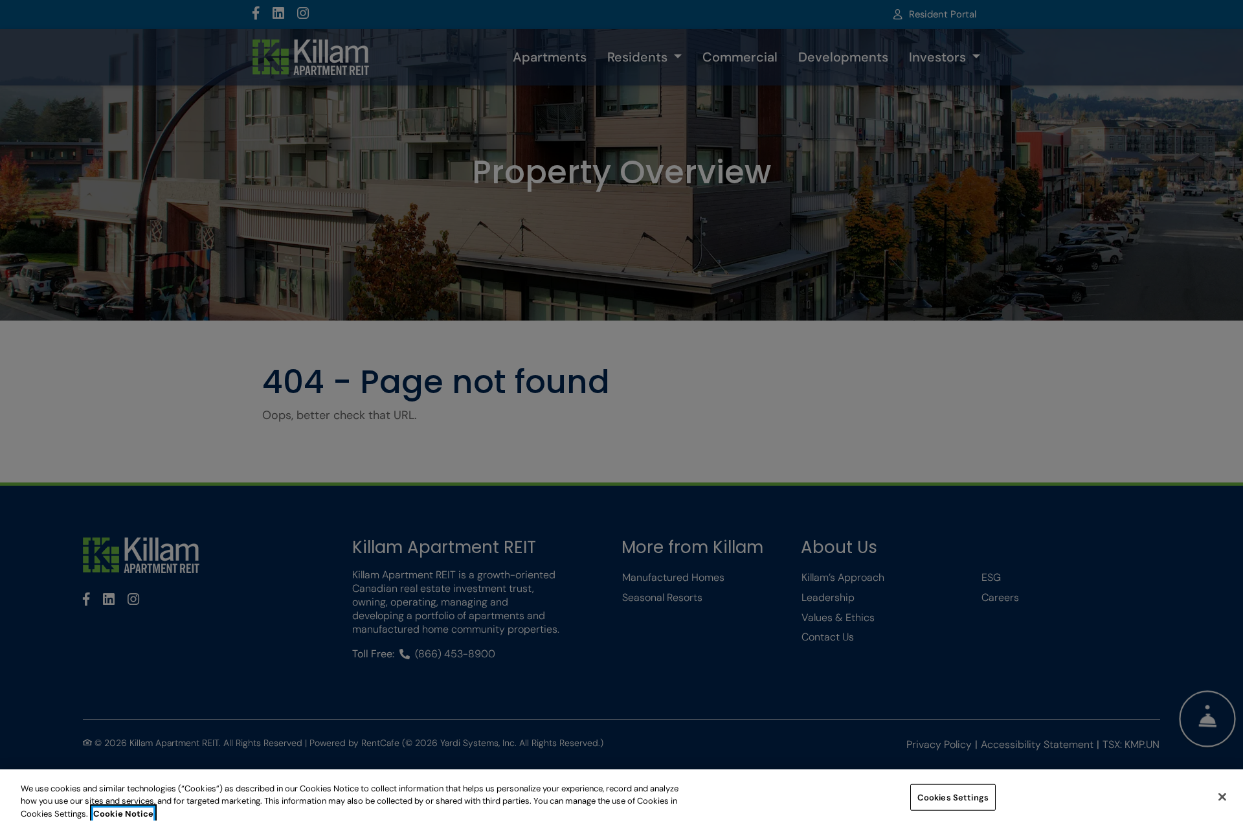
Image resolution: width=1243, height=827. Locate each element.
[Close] (1222, 796)
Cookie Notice (123, 813)
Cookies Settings (953, 796)
